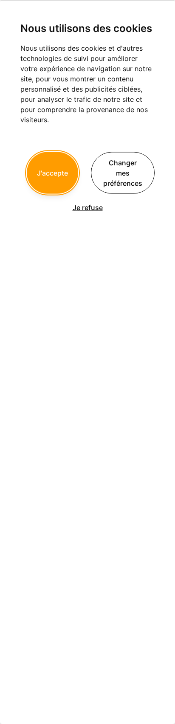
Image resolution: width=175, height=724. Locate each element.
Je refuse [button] (88, 207)
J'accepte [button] (52, 172)
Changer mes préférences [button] (122, 172)
